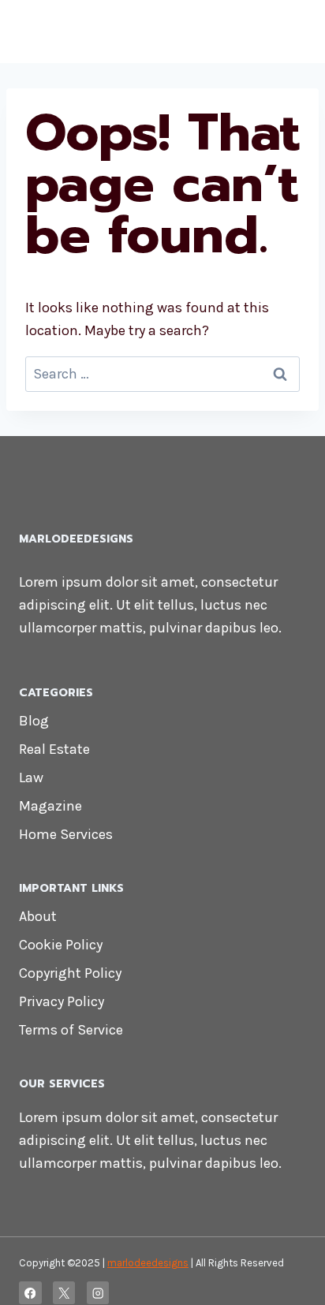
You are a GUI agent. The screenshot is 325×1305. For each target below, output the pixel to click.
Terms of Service (71, 1029)
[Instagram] (98, 1292)
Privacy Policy (61, 1001)
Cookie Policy (61, 944)
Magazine (50, 806)
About (38, 916)
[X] (64, 1292)
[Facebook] (30, 1292)
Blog (34, 720)
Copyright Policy (70, 973)
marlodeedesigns (148, 1263)
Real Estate (54, 749)
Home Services (66, 834)
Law (31, 777)
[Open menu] (291, 31)
